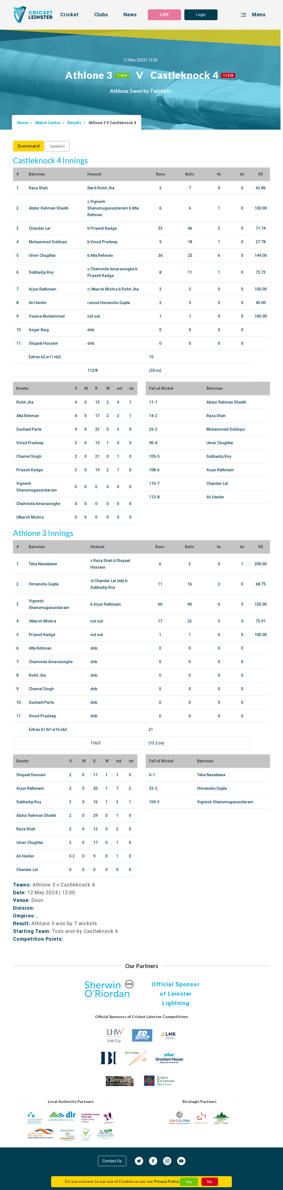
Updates (57, 146)
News (130, 14)
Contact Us (112, 1161)
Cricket (69, 14)
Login (201, 14)
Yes (189, 1181)
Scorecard (28, 146)
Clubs (101, 14)
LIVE (164, 14)
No (209, 1181)
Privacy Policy (166, 1181)
